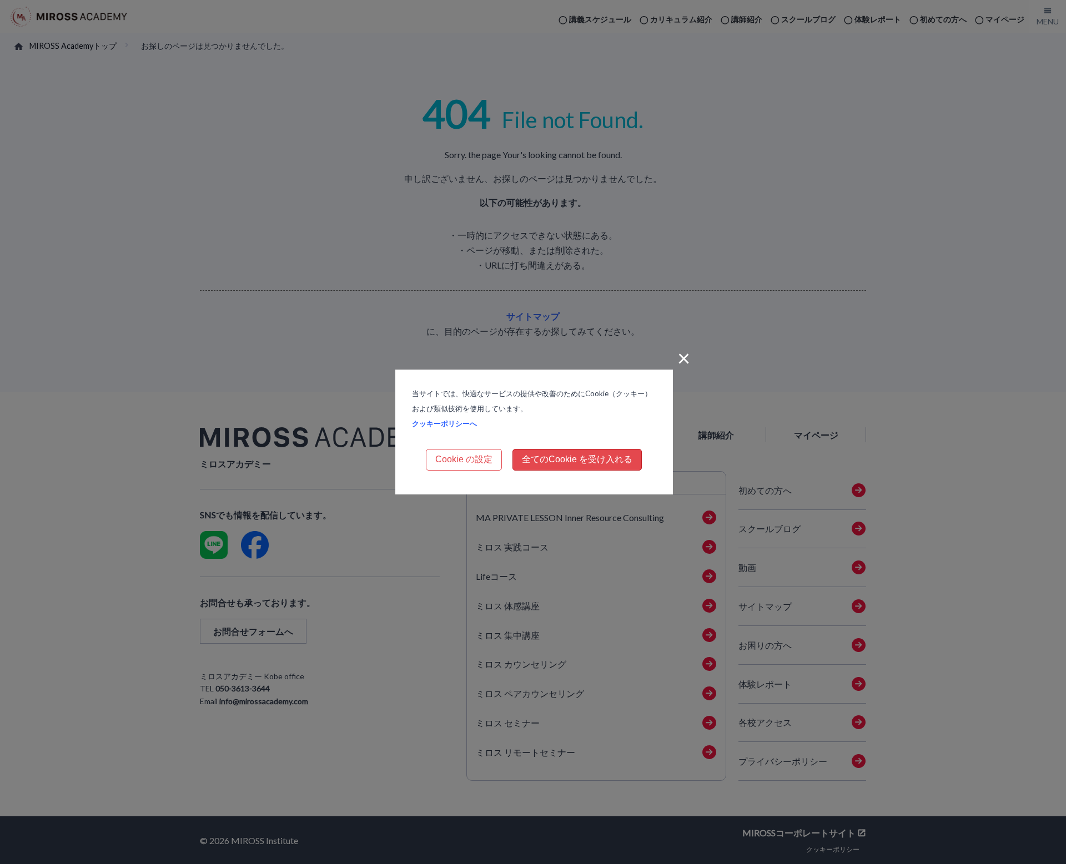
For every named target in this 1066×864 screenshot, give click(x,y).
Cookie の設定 (463, 459)
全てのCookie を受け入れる (577, 459)
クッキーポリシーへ (444, 423)
